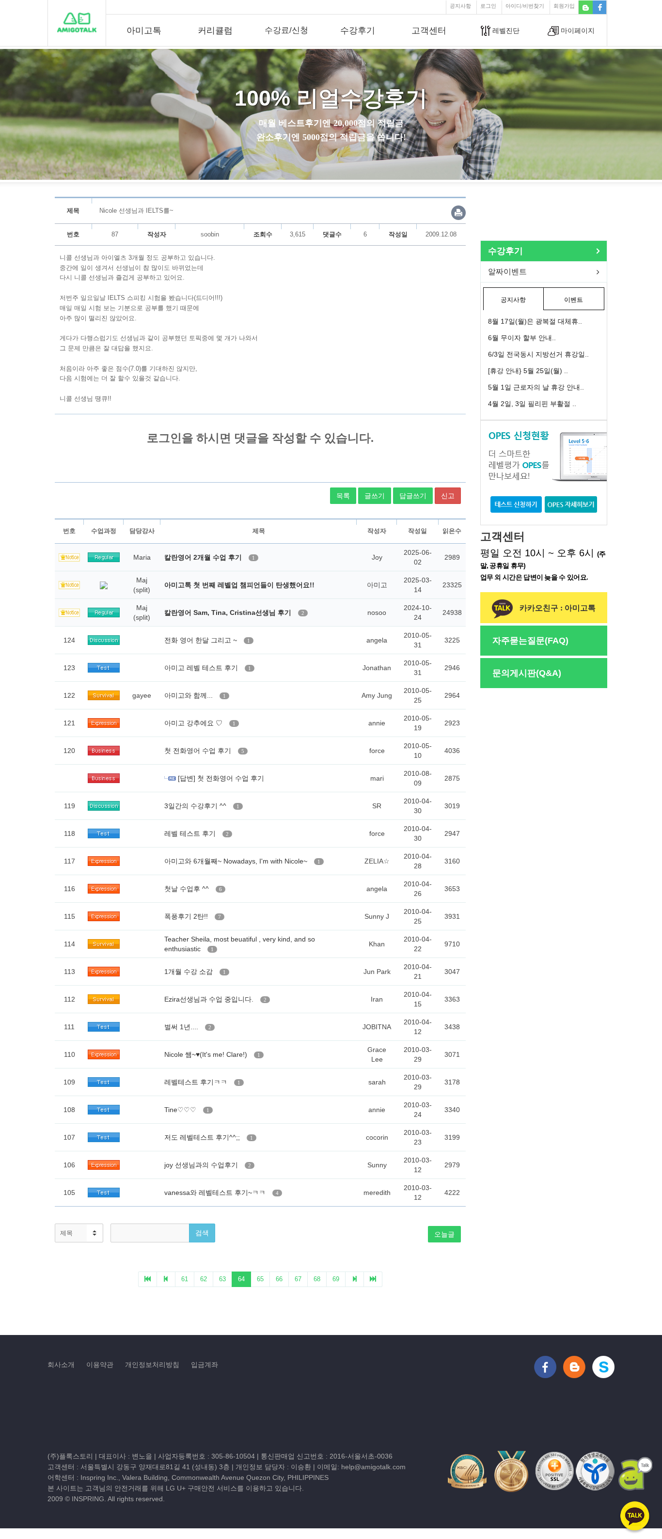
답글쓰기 (412, 496)
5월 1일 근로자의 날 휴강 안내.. (536, 387)
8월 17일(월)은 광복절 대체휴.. (535, 321)
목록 (343, 496)
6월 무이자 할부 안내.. (522, 338)
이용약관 (99, 1364)
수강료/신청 (286, 30)
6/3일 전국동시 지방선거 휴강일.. (538, 354)
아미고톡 (143, 30)
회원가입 (564, 6)
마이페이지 (577, 30)
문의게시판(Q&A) (526, 673)
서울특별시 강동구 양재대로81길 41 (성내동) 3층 (155, 1467)
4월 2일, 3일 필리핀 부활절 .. (532, 404)
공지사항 (460, 6)
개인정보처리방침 (152, 1364)
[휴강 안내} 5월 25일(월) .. (528, 371)
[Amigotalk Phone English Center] (76, 22)
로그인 (488, 6)
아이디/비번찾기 (524, 6)
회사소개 (61, 1364)
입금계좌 (204, 1364)
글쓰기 (374, 496)
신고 (448, 496)
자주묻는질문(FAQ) (530, 640)
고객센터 (428, 30)
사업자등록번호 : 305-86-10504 (206, 1456)
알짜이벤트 (507, 271)
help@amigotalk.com (373, 1467)
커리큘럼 (215, 30)
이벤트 (573, 299)
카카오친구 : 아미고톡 (557, 608)
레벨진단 (505, 30)
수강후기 (357, 30)
